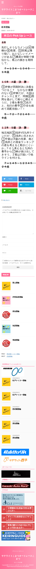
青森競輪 (15, 340)
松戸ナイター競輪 (19, 380)
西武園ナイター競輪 (13, 354)
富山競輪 (15, 283)
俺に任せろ (6, 200)
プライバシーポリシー (18, 551)
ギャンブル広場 (18, 562)
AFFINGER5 (26, 566)
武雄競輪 (9, 356)
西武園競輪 (16, 409)
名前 (4, 237)
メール (5, 245)
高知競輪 (15, 311)
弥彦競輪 (15, 326)
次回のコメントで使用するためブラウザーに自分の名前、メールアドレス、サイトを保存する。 (17, 262)
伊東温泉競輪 (17, 297)
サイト (4, 252)
